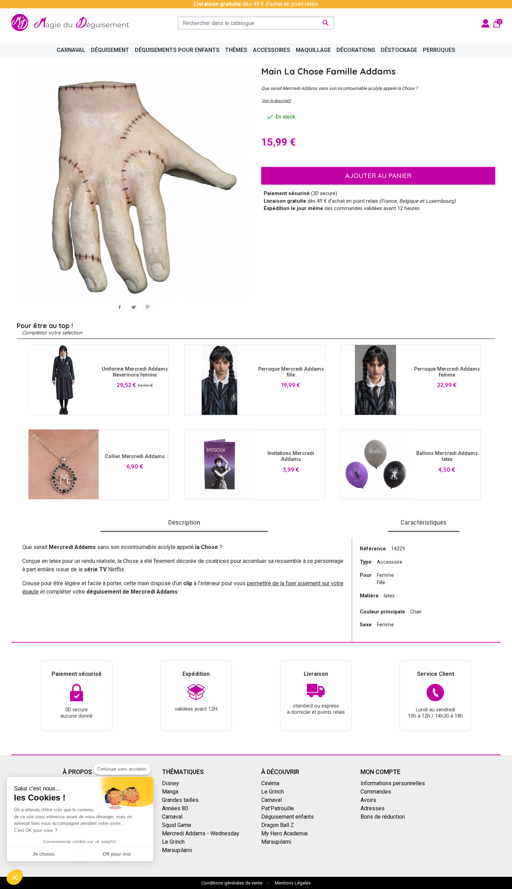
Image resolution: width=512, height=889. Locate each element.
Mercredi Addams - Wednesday (200, 833)
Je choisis (43, 854)
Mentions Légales (293, 883)
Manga (170, 791)
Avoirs (368, 800)
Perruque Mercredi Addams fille (291, 372)
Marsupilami (177, 850)
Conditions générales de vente (231, 883)
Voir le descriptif (276, 100)
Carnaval (172, 816)
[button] (14, 877)
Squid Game (176, 825)
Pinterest (147, 307)
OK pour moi (117, 854)
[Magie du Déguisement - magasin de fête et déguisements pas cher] (72, 23)
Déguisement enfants (287, 816)
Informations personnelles (392, 783)
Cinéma (270, 783)
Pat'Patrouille (277, 808)
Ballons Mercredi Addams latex (447, 456)
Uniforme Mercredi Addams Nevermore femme (135, 372)
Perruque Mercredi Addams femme (447, 372)
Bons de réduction (382, 816)
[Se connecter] (485, 23)
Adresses (372, 808)
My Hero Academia (284, 833)
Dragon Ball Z (277, 825)
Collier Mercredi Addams (135, 456)
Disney (170, 783)
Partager (120, 307)
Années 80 (175, 808)
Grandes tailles (180, 800)
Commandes (375, 791)
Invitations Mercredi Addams (290, 456)
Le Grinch (173, 841)
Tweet (134, 307)
